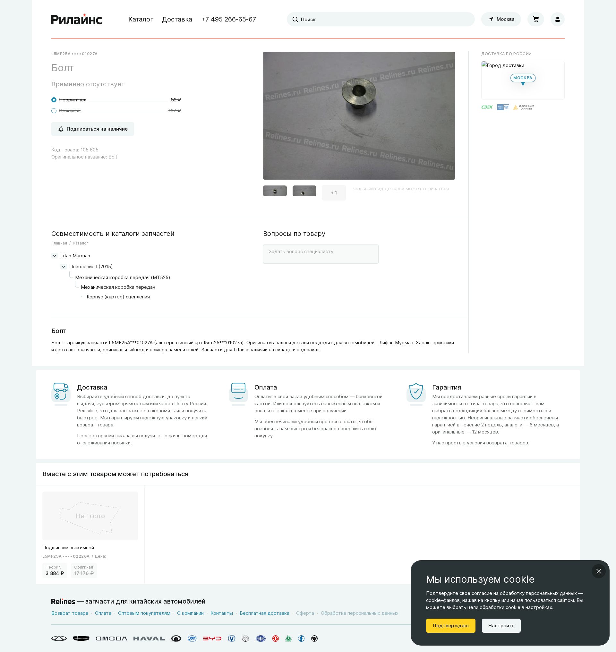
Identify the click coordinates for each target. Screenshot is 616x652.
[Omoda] (111, 638)
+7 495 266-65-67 (228, 19)
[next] (442, 118)
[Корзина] (535, 19)
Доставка (177, 19)
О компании (190, 613)
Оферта (305, 613)
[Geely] (81, 638)
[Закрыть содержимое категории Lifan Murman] (54, 256)
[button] (275, 193)
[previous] (276, 118)
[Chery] (59, 638)
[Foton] (314, 638)
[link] (90, 534)
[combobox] (381, 19)
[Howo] (288, 638)
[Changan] (231, 638)
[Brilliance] (245, 638)
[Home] (76, 19)
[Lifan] (192, 638)
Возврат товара (69, 613)
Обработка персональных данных (359, 613)
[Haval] (149, 638)
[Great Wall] (176, 638)
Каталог (140, 19)
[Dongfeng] (275, 638)
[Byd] (212, 638)
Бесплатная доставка (264, 613)
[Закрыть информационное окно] (599, 571)
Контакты (221, 613)
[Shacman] (301, 638)
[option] (359, 118)
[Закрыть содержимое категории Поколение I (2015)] (63, 267)
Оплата (103, 613)
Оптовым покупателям (144, 613)
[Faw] (261, 638)
